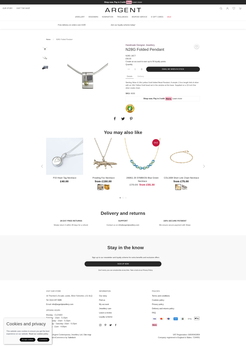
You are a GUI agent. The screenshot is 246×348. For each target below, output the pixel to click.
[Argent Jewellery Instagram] (100, 325)
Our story (8, 8)
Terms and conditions (161, 296)
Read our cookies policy (38, 334)
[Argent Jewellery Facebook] (115, 325)
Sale (169, 17)
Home (48, 39)
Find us (102, 300)
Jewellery (80, 17)
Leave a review (105, 313)
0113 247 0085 (55, 300)
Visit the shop (23, 8)
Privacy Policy (147, 270)
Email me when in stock (173, 69)
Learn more (137, 2)
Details (129, 76)
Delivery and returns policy (163, 308)
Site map (87, 335)
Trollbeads (122, 17)
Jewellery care (105, 308)
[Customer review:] (130, 108)
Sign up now (123, 264)
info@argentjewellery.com (128, 225)
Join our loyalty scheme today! (123, 25)
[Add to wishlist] (234, 8)
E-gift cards (157, 17)
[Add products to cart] (240, 8)
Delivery (140, 76)
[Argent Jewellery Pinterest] (105, 325)
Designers (93, 17)
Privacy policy (158, 304)
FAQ (154, 313)
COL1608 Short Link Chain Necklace (181, 177)
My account (104, 304)
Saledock (72, 337)
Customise (43, 340)
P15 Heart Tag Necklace (64, 177)
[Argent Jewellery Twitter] (110, 325)
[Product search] (221, 8)
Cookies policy (158, 300)
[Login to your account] (227, 8)
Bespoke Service (139, 17)
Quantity (129, 64)
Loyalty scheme (105, 317)
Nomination (107, 17)
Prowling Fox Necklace (104, 177)
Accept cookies (27, 340)
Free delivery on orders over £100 (72, 25)
